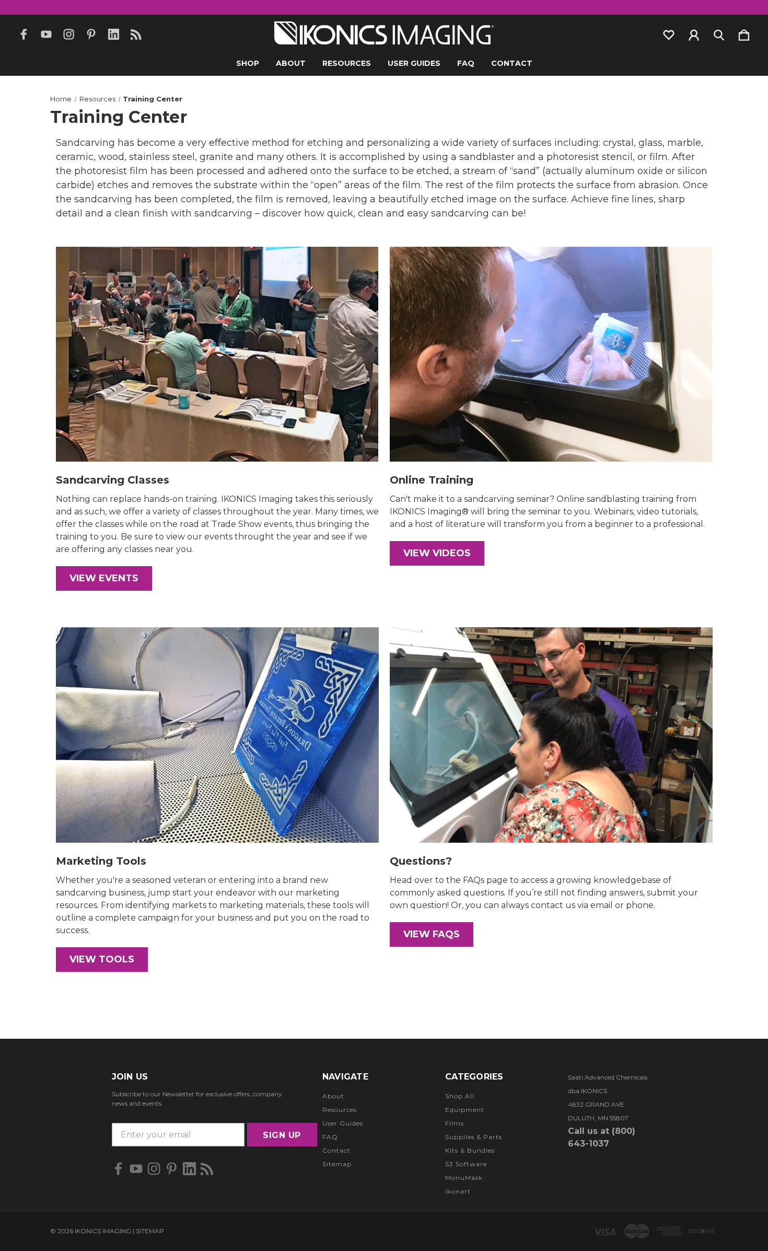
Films (454, 1123)
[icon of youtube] (46, 34)
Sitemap (337, 1164)
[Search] (718, 33)
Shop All (459, 1096)
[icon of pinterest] (91, 34)
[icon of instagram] (68, 34)
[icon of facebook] (23, 34)
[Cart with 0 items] (744, 33)
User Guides (414, 63)
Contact (511, 63)
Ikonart (458, 1191)
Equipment (464, 1110)
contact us (553, 905)
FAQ (465, 63)
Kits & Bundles (470, 1150)
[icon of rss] (136, 34)
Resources (346, 63)
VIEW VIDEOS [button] (437, 553)
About (291, 63)
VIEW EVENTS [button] (103, 578)
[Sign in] (693, 33)
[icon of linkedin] (113, 34)
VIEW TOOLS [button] (101, 959)
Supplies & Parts (473, 1137)
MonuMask (464, 1177)
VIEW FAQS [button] (431, 934)
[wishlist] (668, 33)
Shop (247, 63)
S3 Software (466, 1164)
